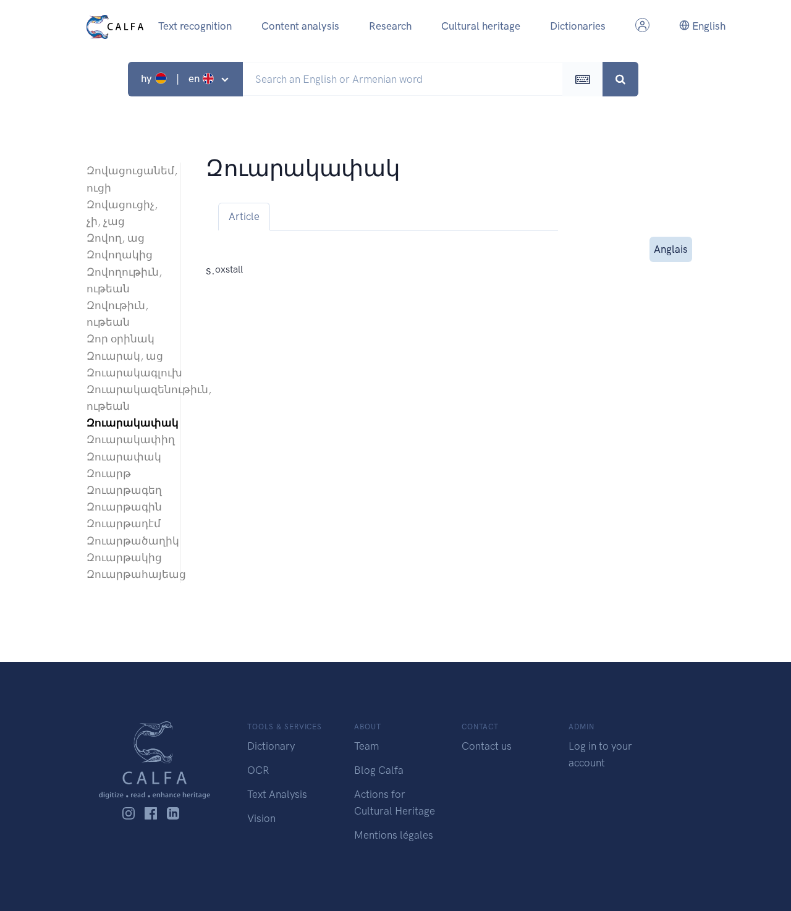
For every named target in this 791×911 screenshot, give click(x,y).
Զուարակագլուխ (127, 373)
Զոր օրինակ (120, 339)
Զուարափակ (124, 457)
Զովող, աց (116, 238)
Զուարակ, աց (125, 356)
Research (390, 26)
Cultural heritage (480, 26)
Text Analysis (277, 794)
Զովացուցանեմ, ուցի (127, 178)
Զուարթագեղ (124, 490)
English (707, 26)
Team (366, 746)
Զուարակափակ (127, 423)
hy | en (171, 78)
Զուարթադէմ (124, 523)
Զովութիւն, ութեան (117, 313)
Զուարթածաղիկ (127, 541)
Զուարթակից (124, 557)
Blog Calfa (379, 770)
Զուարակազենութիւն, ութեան (127, 397)
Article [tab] (244, 216)
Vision (261, 818)
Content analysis (300, 26)
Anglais (671, 249)
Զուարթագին (124, 507)
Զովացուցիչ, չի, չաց (122, 212)
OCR (258, 770)
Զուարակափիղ (127, 439)
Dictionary (271, 746)
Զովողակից (120, 254)
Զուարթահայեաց (127, 574)
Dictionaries (578, 26)
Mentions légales (393, 835)
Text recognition (195, 26)
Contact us (487, 746)
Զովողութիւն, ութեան (124, 280)
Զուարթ (109, 473)
